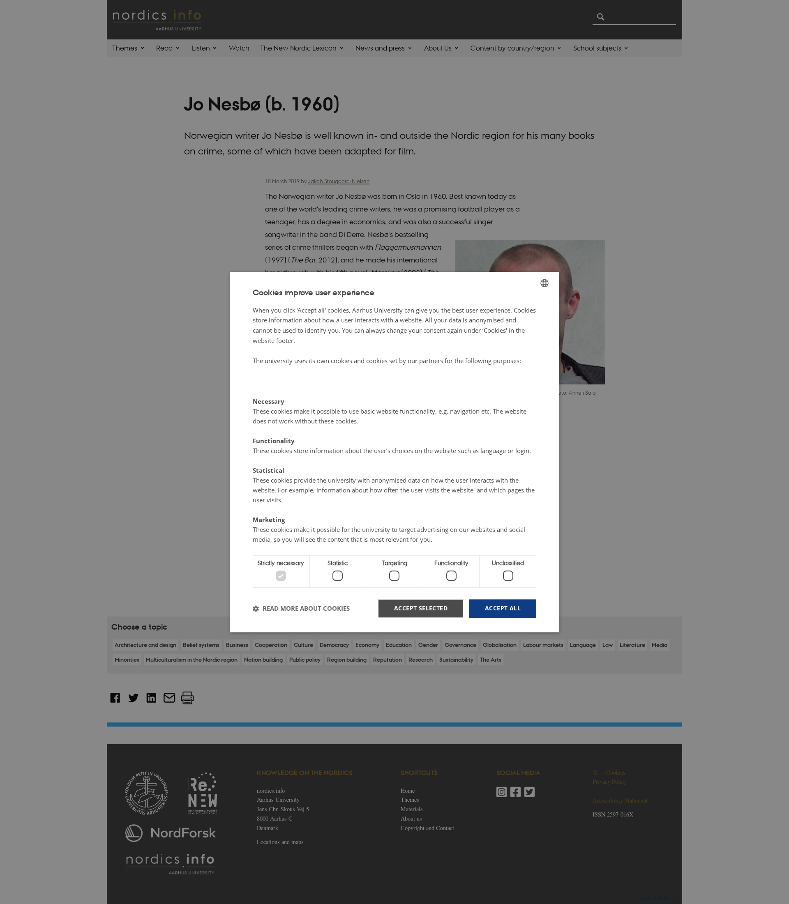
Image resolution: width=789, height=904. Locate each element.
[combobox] (544, 283)
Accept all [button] (503, 608)
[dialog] (394, 452)
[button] (301, 608)
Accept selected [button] (421, 608)
